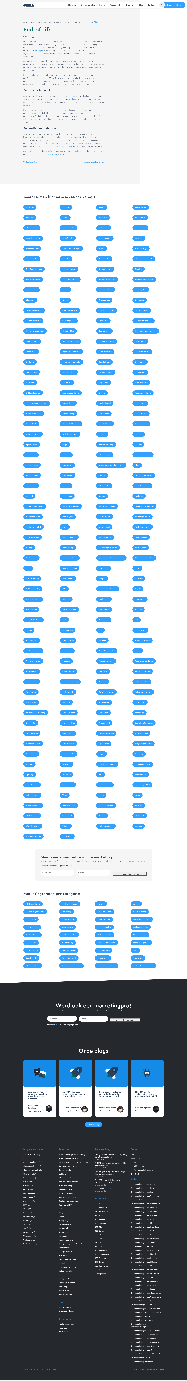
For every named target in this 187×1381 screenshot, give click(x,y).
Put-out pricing (32, 671)
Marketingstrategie (52, 22)
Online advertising (104, 935)
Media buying (67, 547)
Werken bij (115, 5)
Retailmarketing (104, 950)
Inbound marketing (106, 444)
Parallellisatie (104, 599)
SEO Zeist (98, 1270)
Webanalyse (138, 958)
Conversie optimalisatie (35, 331)
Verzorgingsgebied (142, 785)
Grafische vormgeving (141, 919)
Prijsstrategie (140, 630)
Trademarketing (68, 754)
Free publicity (140, 403)
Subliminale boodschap (144, 723)
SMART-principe (68, 712)
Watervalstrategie (106, 805)
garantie (72, 137)
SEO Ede (98, 1227)
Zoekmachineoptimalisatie (143, 966)
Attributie (139, 238)
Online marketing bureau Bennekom (145, 1227)
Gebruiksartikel (141, 413)
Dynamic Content (106, 372)
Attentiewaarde (105, 238)
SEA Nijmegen (100, 1273)
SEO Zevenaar (100, 1258)
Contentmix (103, 321)
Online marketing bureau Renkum (144, 1231)
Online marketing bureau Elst (142, 1223)
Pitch (64, 620)
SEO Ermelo (99, 1231)
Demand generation (106, 341)
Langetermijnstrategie (143, 475)
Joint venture (67, 465)
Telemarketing (67, 733)
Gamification (104, 413)
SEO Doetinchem (101, 1266)
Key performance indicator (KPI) (111, 465)
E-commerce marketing (68, 1275)
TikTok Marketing (66, 1193)
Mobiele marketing (69, 558)
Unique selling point (142, 764)
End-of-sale (67, 382)
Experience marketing (70, 393)
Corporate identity (105, 911)
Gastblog (26, 1185)
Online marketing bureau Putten (143, 1289)
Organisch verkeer (33, 599)
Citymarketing (104, 300)
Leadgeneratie (64, 1279)
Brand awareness (69, 269)
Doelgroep (30, 362)
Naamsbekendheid (69, 568)
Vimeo (101, 795)
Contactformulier (142, 310)
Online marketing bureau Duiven (143, 1188)
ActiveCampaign (65, 1290)
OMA (25, 1209)
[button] (161, 5)
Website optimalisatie (67, 1197)
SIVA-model (140, 702)
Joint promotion (32, 465)
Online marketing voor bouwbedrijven (145, 1308)
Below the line (104, 259)
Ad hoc (65, 217)
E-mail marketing (29, 1181)
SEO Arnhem (100, 1215)
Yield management (106, 826)
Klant (137, 465)
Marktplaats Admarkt (67, 1189)
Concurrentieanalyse (34, 310)
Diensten (72, 5)
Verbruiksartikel (32, 785)
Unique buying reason (107, 764)
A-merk (102, 207)
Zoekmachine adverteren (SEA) (71, 1158)
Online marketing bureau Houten (143, 1338)
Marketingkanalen (33, 517)
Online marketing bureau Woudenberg (146, 1297)
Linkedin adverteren (66, 1271)
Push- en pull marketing (144, 661)
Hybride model (31, 444)
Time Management (33, 743)
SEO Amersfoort (101, 1211)
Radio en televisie (68, 950)
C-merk (65, 290)
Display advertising (142, 351)
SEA (25, 1224)
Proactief (102, 640)
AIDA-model (103, 228)
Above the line (140, 207)
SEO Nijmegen (100, 1239)
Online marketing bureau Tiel (142, 1277)
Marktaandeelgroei (142, 527)
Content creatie (65, 1170)
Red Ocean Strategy (70, 682)
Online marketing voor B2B (141, 1316)
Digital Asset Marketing (71, 351)
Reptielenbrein (68, 692)
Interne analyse (105, 455)
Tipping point (104, 743)
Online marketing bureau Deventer (144, 1258)
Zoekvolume (67, 836)
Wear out (138, 805)
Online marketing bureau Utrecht (143, 1266)
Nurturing (139, 578)
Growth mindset (141, 424)
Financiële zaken (104, 919)
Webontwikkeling (32, 966)
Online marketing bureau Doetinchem (145, 1281)
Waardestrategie (68, 805)
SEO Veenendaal (101, 1250)
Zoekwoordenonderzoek (69, 1201)
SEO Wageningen (102, 1254)
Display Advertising (66, 1224)
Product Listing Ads (142, 640)
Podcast (26, 1213)
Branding (138, 269)
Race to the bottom (142, 671)
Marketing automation (34, 506)
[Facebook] (138, 1174)
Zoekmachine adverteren (71, 966)
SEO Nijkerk (99, 1235)
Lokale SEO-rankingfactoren (106, 1189)
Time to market (68, 743)
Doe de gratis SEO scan (172, 5)
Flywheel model (105, 403)
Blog (141, 5)
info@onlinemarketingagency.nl (143, 1170)
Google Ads (63, 1228)
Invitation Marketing (143, 455)
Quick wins (103, 671)
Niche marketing (32, 578)
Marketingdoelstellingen (144, 506)
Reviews (26, 1220)
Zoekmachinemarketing (107, 966)
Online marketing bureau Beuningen (145, 1342)
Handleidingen (29, 1193)
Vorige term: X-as (30, 162)
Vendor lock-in (141, 774)
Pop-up (29, 630)
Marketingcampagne (107, 506)
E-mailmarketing (68, 919)
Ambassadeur (140, 228)
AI (24, 1158)
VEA (100, 774)
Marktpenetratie (105, 537)
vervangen (39, 50)
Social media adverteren (68, 1181)
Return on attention (106, 692)
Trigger (101, 754)
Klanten (102, 5)
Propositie (66, 661)
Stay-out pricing (68, 723)
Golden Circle (31, 424)
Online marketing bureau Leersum (144, 1207)
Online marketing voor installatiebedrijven (147, 1312)
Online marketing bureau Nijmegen (144, 1262)
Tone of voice (31, 754)
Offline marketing (33, 589)
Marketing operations (70, 506)
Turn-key (29, 764)
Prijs (100, 630)
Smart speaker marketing (35, 712)
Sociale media (31, 958)
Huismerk (138, 434)
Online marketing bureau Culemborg (145, 1346)
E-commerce (31, 919)
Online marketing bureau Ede (142, 1192)
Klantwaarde (67, 475)
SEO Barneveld (100, 1219)
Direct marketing (105, 351)
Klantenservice (67, 22)
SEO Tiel (98, 1242)
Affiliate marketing (30, 1154)
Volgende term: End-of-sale (93, 162)
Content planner (68, 321)
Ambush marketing (33, 238)
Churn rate (30, 300)
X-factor (65, 826)
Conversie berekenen (143, 321)
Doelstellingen (104, 362)
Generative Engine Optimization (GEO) (74, 1162)
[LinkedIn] (131, 1174)
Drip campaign (31, 372)
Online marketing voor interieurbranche (146, 1330)
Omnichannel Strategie (108, 589)
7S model (65, 207)
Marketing (139, 496)
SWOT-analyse (32, 733)
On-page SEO (64, 1213)
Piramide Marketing (33, 620)
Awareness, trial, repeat (71, 248)
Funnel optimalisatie (34, 413)
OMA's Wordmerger (67, 1311)
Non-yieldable (67, 578)
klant (44, 53)
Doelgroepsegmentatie (71, 362)
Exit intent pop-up (33, 393)
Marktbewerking (32, 537)
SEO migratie (64, 1209)
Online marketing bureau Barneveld (144, 1215)
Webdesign (27, 1240)
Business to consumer (107, 279)
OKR (64, 589)
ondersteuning (56, 47)
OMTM (138, 589)
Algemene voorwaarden (142, 1369)
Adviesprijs (103, 217)
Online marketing (140, 935)
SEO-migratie (104, 702)
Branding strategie (33, 279)
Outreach (66, 599)
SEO (25, 1228)
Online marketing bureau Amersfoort (145, 1219)
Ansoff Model (67, 238)
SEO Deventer (100, 1223)
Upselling (29, 774)
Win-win (102, 816)
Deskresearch (140, 341)
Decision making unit (70, 341)
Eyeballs (102, 393)
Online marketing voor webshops (143, 1304)
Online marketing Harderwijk (142, 1361)
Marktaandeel (104, 527)
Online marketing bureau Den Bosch (145, 1273)
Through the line (141, 733)
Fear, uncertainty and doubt (37, 403)
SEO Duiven (99, 1262)
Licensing (66, 486)
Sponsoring (139, 712)
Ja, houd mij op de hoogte (129, 874)
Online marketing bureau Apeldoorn (145, 1250)
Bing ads (62, 1263)
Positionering (67, 630)
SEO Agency (100, 1204)
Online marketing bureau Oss (142, 1350)
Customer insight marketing (145, 331)
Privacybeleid (158, 1369)
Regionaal (102, 682)
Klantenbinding (32, 475)
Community (139, 300)
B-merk (101, 248)
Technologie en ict (69, 958)
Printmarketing (68, 640)
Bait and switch (32, 259)
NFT (25, 1205)
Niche (137, 568)
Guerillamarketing (33, 434)
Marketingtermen (37, 22)
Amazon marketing (30, 1162)
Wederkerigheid (32, 816)
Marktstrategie (141, 537)
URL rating (66, 774)
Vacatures (63, 1328)
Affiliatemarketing (33, 904)
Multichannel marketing (144, 558)
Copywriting (66, 911)
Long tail (29, 496)
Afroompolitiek (32, 228)
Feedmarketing (68, 403)
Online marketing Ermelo (140, 1358)
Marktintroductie (69, 537)
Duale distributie (68, 372)
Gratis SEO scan (65, 1307)
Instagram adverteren (67, 1267)
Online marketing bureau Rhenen (143, 1301)
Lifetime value (104, 486)
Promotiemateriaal (33, 661)
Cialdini (65, 300)
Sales (135, 950)
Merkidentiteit (140, 547)
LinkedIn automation (67, 1282)
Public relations (32, 950)
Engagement (103, 382)
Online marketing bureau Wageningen (145, 1203)
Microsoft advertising (67, 1259)
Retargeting (63, 1220)
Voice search (28, 1236)
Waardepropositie (33, 805)
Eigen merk (30, 382)
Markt (64, 527)
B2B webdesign (141, 248)
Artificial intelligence (69, 904)
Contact (151, 5)
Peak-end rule (31, 609)
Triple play (139, 754)
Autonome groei (32, 248)
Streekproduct (104, 723)
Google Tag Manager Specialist (71, 1244)
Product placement (33, 651)
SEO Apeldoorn (101, 1207)
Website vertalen (65, 1294)
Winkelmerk (139, 816)
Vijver (64, 795)
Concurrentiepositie (107, 310)
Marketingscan (104, 517)
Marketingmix (67, 517)
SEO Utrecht (100, 1246)
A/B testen (63, 1255)
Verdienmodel (67, 785)
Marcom (102, 496)
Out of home (31, 942)
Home (25, 22)
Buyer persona (31, 290)
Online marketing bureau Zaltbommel (145, 1354)
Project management (141, 942)
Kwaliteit (102, 475)
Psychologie (28, 1216)
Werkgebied (67, 816)
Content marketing (33, 321)
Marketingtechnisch (33, 527)
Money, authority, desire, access (111, 558)
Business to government (144, 279)
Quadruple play (68, 671)
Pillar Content (104, 609)
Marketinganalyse (104, 927)
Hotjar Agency (64, 1236)
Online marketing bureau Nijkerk (143, 1254)
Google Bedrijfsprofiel (71, 424)
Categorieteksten (105, 290)
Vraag (137, 795)
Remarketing (31, 692)
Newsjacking (104, 568)
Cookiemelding (68, 331)
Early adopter (140, 372)
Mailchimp (63, 1286)
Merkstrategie (31, 558)
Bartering (66, 259)
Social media (28, 1232)
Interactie (66, 455)
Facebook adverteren (67, 1240)
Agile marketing (68, 228)
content (136, 904)
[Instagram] (135, 1174)
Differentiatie (31, 351)
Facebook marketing (143, 393)
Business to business (70, 279)
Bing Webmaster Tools (143, 259)
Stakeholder (30, 723)
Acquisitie (30, 217)
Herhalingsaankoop (69, 434)
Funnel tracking (68, 413)
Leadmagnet (31, 486)
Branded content (105, 269)
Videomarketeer (32, 795)
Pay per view (140, 599)
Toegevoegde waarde (143, 743)
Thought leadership (106, 733)
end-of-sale (52, 154)
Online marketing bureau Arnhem (144, 1184)
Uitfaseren (66, 764)
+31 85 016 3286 (137, 1166)
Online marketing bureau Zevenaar (144, 1200)
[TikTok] (142, 1174)
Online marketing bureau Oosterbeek (145, 1235)
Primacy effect (31, 640)
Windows (72, 99)
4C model (30, 207)
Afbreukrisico (140, 217)
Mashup (29, 547)
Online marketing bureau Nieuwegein (145, 1334)
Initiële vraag (31, 455)
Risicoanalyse (31, 702)
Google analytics (65, 1251)
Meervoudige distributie (108, 547)
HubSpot (102, 434)
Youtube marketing (33, 836)
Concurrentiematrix (69, 310)
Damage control (32, 341)
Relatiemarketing (142, 682)
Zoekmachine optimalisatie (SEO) (72, 1154)
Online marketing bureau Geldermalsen (146, 1293)
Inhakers (138, 444)
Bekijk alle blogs (93, 1124)
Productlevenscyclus (107, 651)
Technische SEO (65, 1205)
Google (26, 1189)
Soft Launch (103, 712)
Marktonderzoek (32, 935)
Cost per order (104, 331)
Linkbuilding (28, 1197)
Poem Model (104, 620)
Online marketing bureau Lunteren (144, 1211)
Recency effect (32, 682)
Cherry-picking (141, 290)
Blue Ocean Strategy (34, 269)
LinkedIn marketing (142, 486)
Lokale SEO (63, 1216)
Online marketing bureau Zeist (142, 1246)
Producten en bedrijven (106, 942)
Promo (137, 651)
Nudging (102, 578)
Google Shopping (66, 1232)
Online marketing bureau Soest (143, 1242)
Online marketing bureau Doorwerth (145, 1238)
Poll (136, 620)
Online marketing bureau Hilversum (144, 1269)
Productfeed (67, 651)
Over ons (130, 5)
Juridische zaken (81, 22)
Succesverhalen (88, 5)
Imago (64, 444)
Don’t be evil (140, 362)
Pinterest (138, 609)
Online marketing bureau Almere (143, 1285)
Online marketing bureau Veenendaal (145, 1196)
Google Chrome (105, 424)
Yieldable (138, 826)
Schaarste (66, 702)
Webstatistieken (29, 1244)
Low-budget (67, 496)
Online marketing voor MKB (142, 1320)
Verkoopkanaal (105, 785)
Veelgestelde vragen (67, 1324)
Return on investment (143, 692)
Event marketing (141, 382)
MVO (28, 568)
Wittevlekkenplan (32, 826)
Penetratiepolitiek (69, 609)
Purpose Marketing (106, 661)
